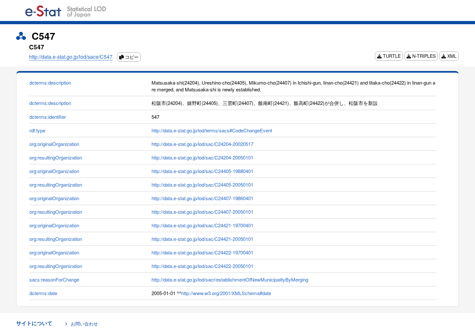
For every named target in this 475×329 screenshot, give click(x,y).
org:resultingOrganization (55, 157)
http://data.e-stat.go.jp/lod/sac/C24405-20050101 (202, 184)
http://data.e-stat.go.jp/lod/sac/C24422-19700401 (202, 252)
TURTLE (391, 56)
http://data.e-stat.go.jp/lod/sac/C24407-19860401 (202, 198)
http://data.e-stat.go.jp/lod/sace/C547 (70, 56)
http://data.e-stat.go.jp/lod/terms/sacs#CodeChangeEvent (212, 130)
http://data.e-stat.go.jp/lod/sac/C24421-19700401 (202, 225)
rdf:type (37, 130)
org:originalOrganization (54, 143)
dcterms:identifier (47, 116)
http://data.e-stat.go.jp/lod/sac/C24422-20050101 (202, 265)
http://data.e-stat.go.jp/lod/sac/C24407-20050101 (202, 211)
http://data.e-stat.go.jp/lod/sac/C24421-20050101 (202, 238)
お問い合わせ (84, 323)
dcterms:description (50, 82)
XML (451, 56)
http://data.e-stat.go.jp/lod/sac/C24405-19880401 (202, 171)
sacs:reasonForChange (54, 279)
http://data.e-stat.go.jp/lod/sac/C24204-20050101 (202, 157)
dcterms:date (43, 293)
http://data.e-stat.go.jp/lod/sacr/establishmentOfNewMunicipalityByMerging (230, 279)
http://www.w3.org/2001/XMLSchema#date (226, 293)
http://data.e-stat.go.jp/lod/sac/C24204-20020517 (202, 143)
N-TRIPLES (423, 56)
